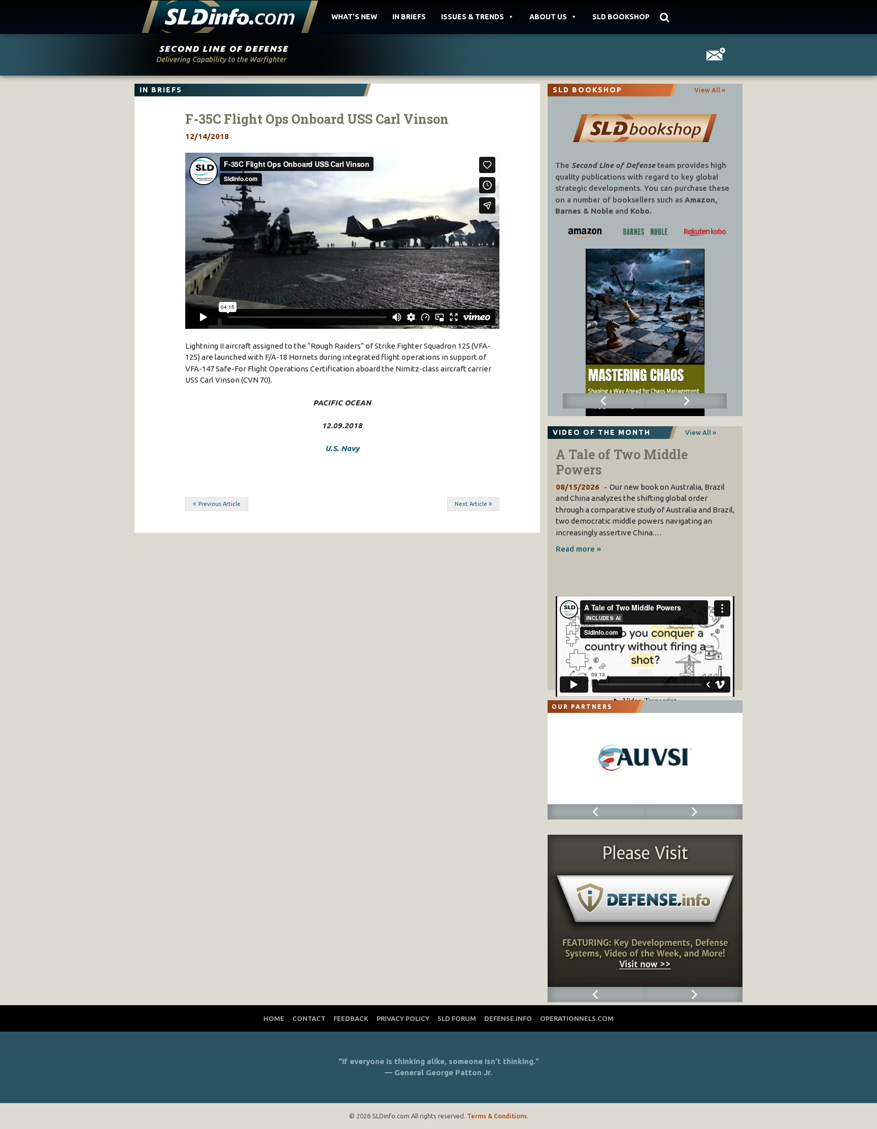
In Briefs (409, 17)
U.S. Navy (342, 448)
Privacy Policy (403, 1018)
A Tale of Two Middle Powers (622, 462)
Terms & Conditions (497, 1115)
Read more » (578, 548)
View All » (709, 89)
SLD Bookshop (621, 17)
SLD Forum (456, 1018)
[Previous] (604, 400)
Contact (308, 1018)
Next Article (471, 504)
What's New (354, 17)
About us (548, 17)
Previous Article (219, 504)
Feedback (350, 1018)
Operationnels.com (577, 1018)
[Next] (686, 400)
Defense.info (508, 1018)
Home (273, 1018)
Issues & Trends (472, 17)
